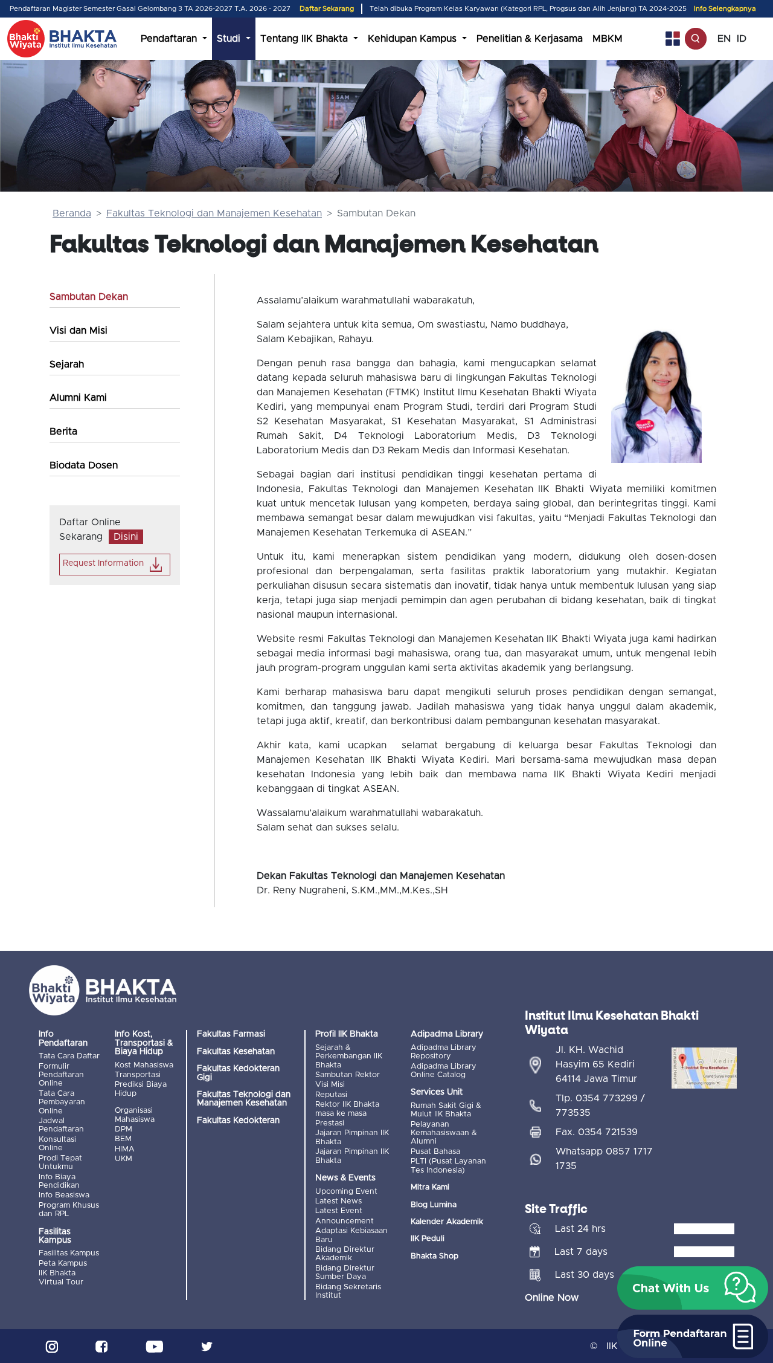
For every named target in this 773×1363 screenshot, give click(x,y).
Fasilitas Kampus (69, 1253)
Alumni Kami (78, 398)
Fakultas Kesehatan (236, 1051)
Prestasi (329, 1123)
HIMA (125, 1149)
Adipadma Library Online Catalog (443, 1071)
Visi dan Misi (78, 330)
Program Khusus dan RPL (69, 1210)
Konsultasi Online (57, 1144)
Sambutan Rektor (347, 1075)
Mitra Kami (430, 1187)
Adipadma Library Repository (443, 1052)
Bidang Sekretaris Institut (348, 1291)
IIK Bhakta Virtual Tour (61, 1277)
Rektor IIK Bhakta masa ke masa (347, 1109)
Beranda (72, 213)
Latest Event (338, 1211)
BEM (123, 1139)
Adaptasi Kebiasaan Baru (351, 1235)
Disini (126, 537)
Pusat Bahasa (435, 1152)
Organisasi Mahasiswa (135, 1115)
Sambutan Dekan (89, 297)
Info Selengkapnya (725, 8)
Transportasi (138, 1075)
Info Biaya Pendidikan (59, 1181)
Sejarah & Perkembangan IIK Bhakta (348, 1056)
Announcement (344, 1221)
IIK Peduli (427, 1239)
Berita (63, 431)
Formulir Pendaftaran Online (61, 1075)
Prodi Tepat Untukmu (60, 1162)
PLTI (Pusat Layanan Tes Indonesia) (448, 1165)
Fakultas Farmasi (231, 1034)
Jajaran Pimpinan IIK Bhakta (352, 1137)
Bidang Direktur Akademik (344, 1254)
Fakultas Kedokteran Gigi (238, 1072)
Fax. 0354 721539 (597, 1132)
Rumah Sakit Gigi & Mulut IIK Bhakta (446, 1110)
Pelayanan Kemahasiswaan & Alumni (444, 1133)
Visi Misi (330, 1085)
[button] (692, 1288)
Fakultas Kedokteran (238, 1120)
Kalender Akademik (447, 1222)
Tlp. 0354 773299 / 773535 (600, 1105)
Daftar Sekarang (327, 8)
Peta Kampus (63, 1263)
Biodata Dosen (84, 465)
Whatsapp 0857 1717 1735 (604, 1159)
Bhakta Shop (434, 1256)
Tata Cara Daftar (69, 1056)
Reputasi (331, 1095)
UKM (123, 1159)
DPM (123, 1129)
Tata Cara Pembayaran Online (62, 1102)
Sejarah (67, 364)
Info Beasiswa (64, 1195)
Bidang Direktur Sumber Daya (344, 1272)
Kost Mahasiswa (144, 1065)
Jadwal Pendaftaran (61, 1125)
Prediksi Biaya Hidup (141, 1089)
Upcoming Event (346, 1192)
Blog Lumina (434, 1205)
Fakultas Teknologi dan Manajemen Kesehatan (214, 213)
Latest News (338, 1201)
